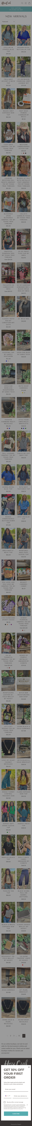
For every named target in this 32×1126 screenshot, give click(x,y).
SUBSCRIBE (16, 1113)
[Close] (29, 1067)
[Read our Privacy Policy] (27, 1105)
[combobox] (7, 1096)
